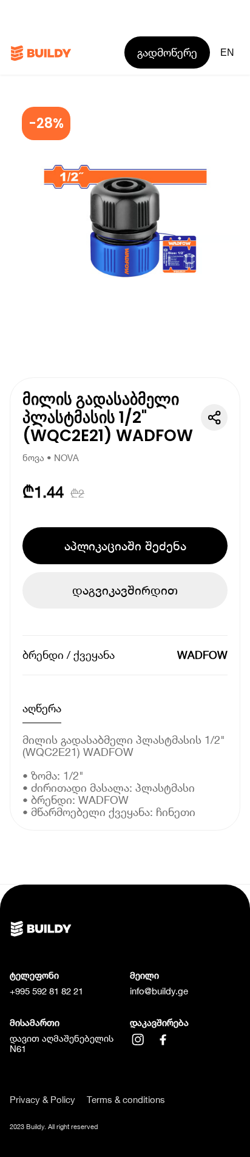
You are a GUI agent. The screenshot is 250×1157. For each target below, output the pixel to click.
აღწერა (41, 708)
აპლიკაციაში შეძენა (125, 546)
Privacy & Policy (42, 1099)
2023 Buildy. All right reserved (54, 1126)
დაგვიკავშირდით (125, 590)
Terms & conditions (126, 1099)
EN (227, 52)
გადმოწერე (167, 52)
